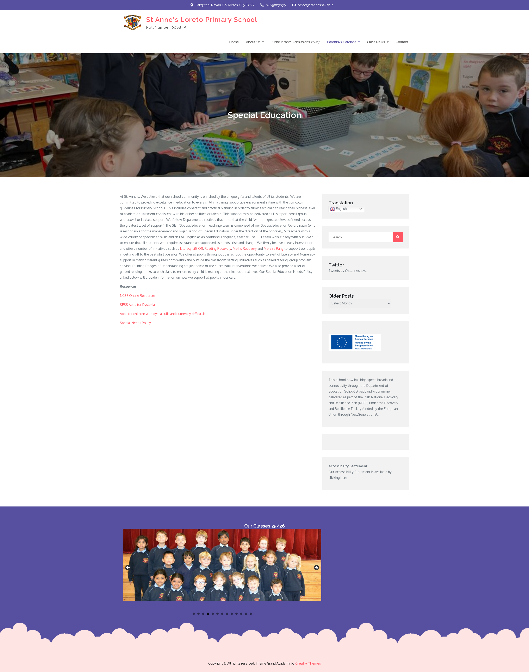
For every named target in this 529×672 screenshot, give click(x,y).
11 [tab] (241, 614)
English (341, 209)
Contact (402, 42)
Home (234, 42)
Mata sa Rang (274, 248)
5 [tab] (213, 614)
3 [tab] (203, 614)
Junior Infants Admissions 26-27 (295, 42)
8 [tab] (227, 614)
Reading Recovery (218, 248)
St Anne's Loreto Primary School (201, 19)
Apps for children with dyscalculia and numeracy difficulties (163, 314)
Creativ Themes (308, 663)
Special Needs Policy (135, 323)
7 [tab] (222, 614)
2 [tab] (198, 614)
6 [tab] (217, 614)
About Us (253, 42)
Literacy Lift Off (191, 248)
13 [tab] (251, 614)
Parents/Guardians (341, 42)
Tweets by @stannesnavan (348, 271)
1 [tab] (194, 614)
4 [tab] (208, 614)
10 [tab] (236, 614)
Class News (376, 42)
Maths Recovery (245, 248)
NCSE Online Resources (138, 295)
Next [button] (316, 568)
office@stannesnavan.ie (315, 5)
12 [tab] (246, 614)
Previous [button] (128, 568)
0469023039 (276, 5)
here (344, 478)
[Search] (398, 237)
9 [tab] (232, 614)
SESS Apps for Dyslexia (137, 305)
